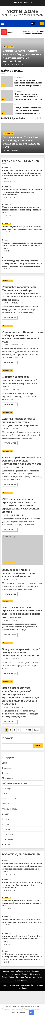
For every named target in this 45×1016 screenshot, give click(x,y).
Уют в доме (22, 11)
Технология (7, 834)
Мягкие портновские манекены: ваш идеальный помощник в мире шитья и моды (28, 84)
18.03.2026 (15, 707)
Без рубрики (8, 758)
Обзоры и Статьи (10, 809)
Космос (5, 793)
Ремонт (5, 814)
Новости (6, 803)
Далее (36, 730)
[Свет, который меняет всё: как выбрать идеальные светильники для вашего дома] (7, 109)
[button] (2, 23)
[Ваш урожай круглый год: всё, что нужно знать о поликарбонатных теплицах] (22, 643)
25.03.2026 (8, 269)
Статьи (5, 824)
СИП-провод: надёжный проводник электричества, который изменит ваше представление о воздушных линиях (22, 263)
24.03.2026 (15, 579)
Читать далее (10, 318)
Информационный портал (14, 783)
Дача (4, 763)
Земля (5, 773)
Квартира (6, 788)
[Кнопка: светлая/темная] (33, 23)
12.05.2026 (16, 150)
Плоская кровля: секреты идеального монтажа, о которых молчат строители (28, 96)
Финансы (6, 844)
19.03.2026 (15, 659)
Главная (6, 971)
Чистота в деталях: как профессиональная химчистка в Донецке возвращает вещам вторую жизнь (22, 612)
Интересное (8, 47)
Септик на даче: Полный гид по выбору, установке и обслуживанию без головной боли (22, 56)
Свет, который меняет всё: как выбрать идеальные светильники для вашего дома (27, 112)
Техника (6, 829)
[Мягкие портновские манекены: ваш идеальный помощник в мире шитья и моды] (7, 81)
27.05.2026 (15, 65)
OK (31, 1012)
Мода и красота (9, 798)
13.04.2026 (8, 232)
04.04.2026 (8, 251)
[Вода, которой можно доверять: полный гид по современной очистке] (22, 550)
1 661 (28, 730)
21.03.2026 (15, 620)
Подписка (42, 23)
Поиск (7, 738)
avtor (6, 65)
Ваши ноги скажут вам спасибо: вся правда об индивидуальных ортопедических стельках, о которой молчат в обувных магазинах (20, 695)
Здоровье (6, 768)
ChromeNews (37, 985)
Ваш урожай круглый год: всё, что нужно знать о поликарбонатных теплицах (21, 652)
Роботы (5, 819)
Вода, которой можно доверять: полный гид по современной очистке (18, 573)
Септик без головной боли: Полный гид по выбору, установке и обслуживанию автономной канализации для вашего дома (22, 174)
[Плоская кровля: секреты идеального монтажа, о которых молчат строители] (7, 95)
